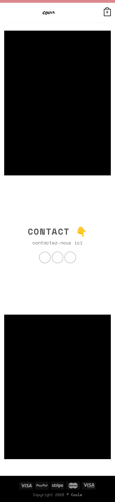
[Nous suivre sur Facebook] (45, 257)
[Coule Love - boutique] (49, 12)
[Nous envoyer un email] (70, 257)
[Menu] (97, 12)
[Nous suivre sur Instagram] (57, 257)
